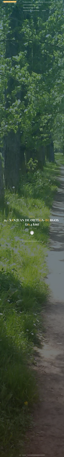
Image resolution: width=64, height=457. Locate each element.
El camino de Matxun (9, 2)
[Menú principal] (61, 2)
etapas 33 (31, 216)
